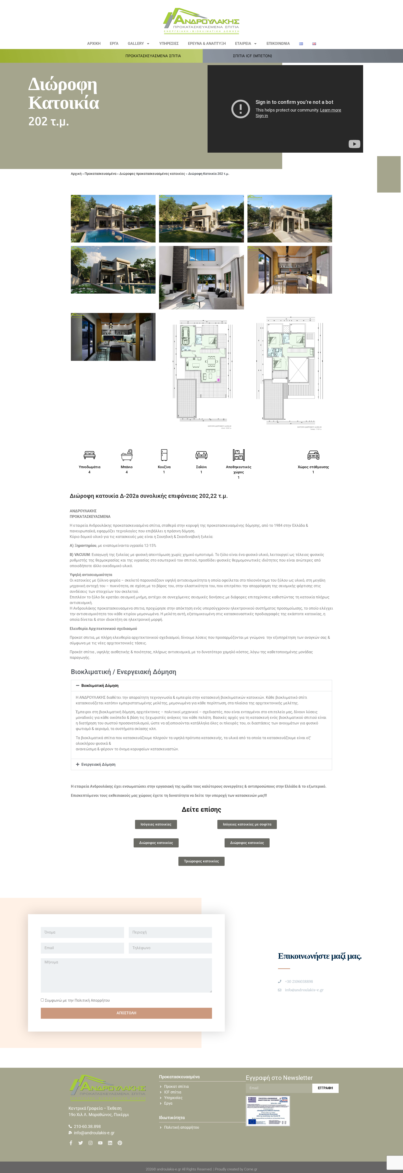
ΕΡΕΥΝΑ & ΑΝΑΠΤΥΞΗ (207, 43)
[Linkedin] (110, 1143)
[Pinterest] (120, 1143)
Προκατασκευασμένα (100, 174)
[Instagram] (90, 1143)
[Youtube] (100, 1143)
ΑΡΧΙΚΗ (94, 43)
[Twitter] (80, 1143)
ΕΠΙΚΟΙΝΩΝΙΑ (278, 43)
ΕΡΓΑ (114, 43)
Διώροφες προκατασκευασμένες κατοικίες (152, 174)
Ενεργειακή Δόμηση (98, 764)
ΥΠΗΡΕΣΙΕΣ (169, 43)
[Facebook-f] (71, 1143)
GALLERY (136, 43)
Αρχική (76, 174)
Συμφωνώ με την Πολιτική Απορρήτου (77, 1000)
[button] (156, 56)
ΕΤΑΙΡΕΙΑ (243, 43)
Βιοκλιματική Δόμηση (99, 685)
